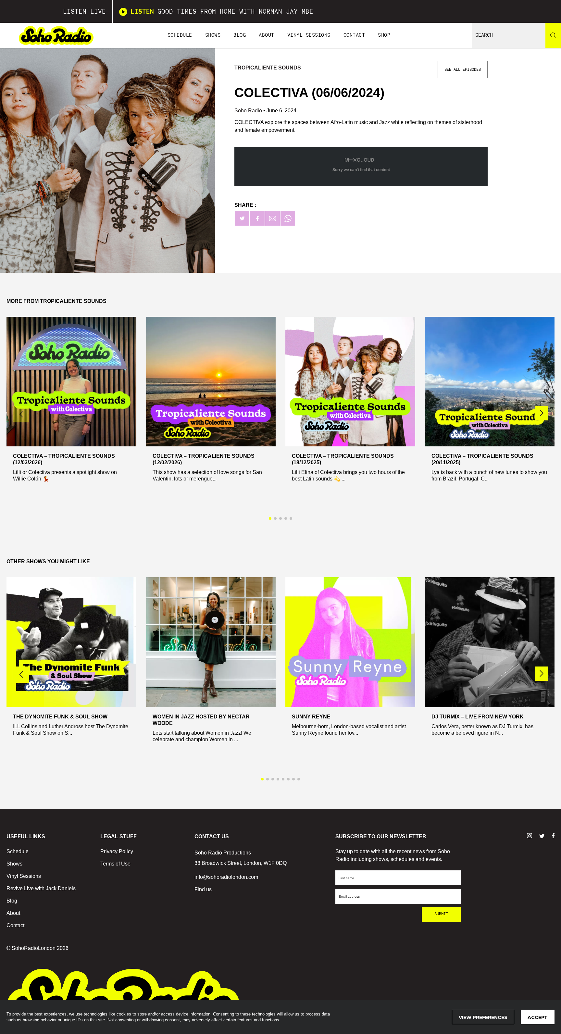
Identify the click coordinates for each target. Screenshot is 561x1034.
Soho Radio (248, 110)
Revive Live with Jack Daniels (41, 888)
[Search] (553, 35)
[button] (541, 413)
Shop (384, 35)
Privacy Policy (116, 851)
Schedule (180, 35)
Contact (354, 35)
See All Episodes (462, 69)
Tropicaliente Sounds (267, 67)
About (266, 35)
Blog (239, 35)
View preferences (483, 1017)
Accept (538, 1017)
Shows (213, 35)
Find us (203, 889)
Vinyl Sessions (308, 35)
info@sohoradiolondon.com (226, 877)
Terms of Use (115, 863)
